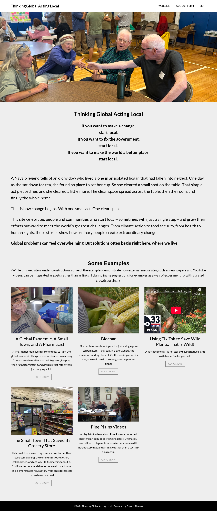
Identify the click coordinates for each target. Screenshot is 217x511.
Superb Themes (135, 506)
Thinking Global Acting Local (35, 6)
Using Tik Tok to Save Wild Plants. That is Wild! (175, 341)
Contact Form (185, 6)
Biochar (108, 338)
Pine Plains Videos (108, 427)
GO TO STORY (42, 377)
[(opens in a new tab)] (42, 332)
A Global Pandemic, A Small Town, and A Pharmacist (41, 341)
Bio (201, 6)
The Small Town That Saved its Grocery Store (41, 442)
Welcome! (164, 6)
